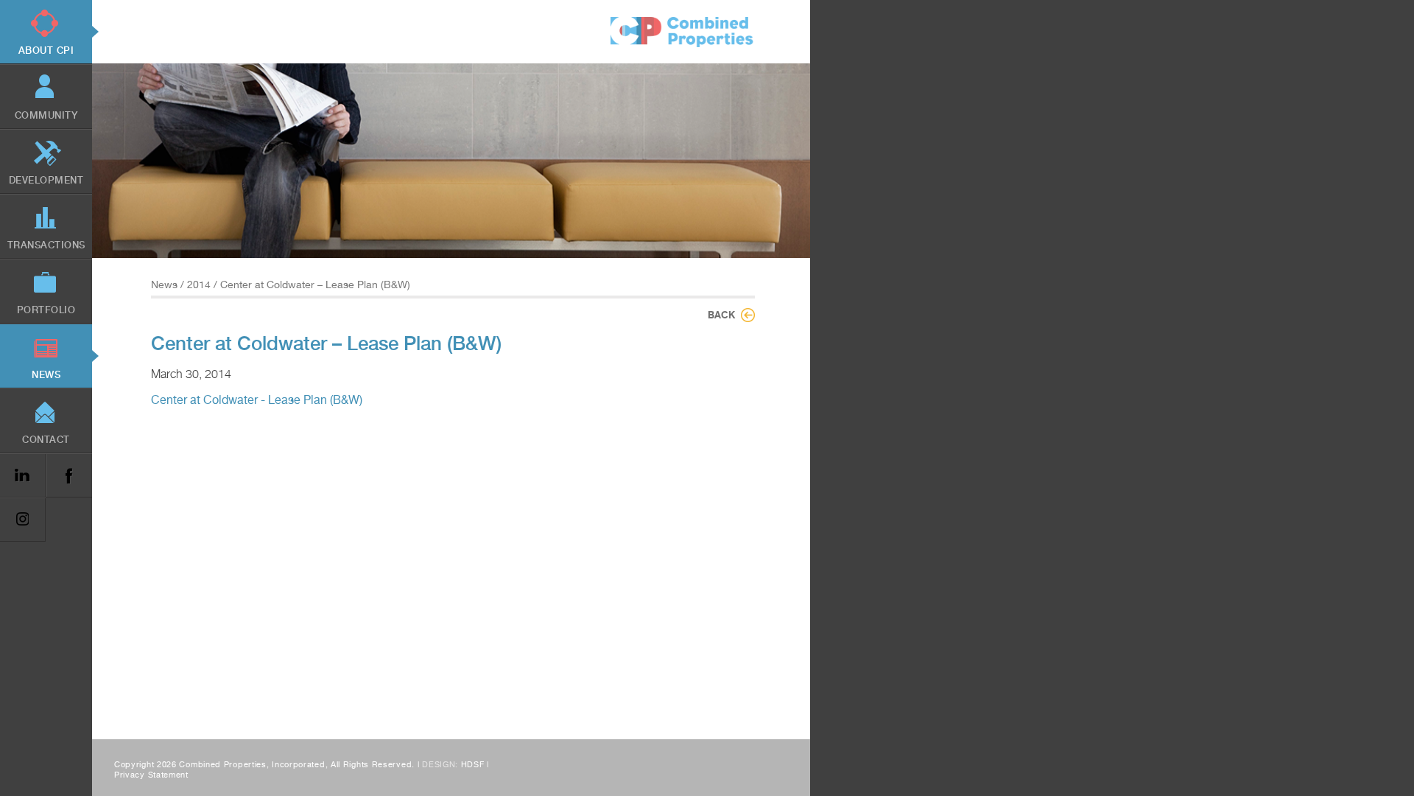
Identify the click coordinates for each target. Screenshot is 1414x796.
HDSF (473, 764)
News (164, 284)
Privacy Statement (151, 775)
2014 (199, 284)
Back (721, 315)
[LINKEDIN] (23, 476)
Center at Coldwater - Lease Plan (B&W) (256, 400)
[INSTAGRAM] (23, 520)
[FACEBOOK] (68, 476)
